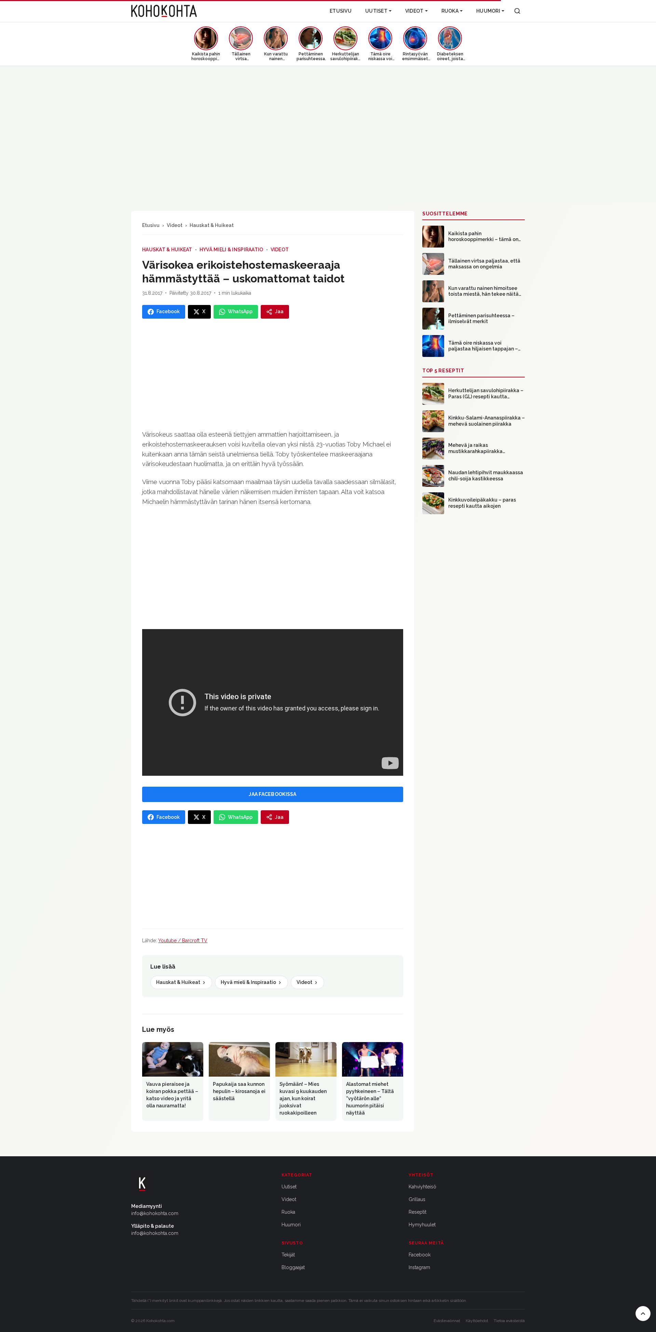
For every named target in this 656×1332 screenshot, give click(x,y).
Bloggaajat (293, 1267)
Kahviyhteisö (422, 1186)
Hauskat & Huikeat (212, 225)
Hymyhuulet (422, 1224)
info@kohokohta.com (154, 1213)
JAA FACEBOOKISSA (272, 794)
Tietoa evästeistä (509, 1320)
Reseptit (417, 1212)
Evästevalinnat (447, 1320)
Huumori (488, 11)
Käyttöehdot (477, 1320)
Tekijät (288, 1254)
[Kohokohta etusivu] (164, 11)
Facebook (419, 1254)
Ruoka (450, 11)
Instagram (419, 1267)
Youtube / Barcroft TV (182, 940)
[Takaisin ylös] (643, 1313)
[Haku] (517, 10)
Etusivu (341, 11)
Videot (414, 11)
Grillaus (417, 1199)
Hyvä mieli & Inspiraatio (231, 249)
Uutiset (376, 11)
